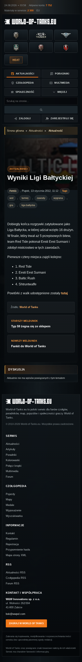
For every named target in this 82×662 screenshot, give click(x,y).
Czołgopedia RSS (16, 577)
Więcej (62, 92)
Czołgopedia (25, 82)
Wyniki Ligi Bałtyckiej (40, 177)
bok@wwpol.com (15, 613)
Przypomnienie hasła (18, 549)
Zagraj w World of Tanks (26, 623)
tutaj (64, 293)
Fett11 (13, 191)
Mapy (9, 499)
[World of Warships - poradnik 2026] (16, 47)
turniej (25, 198)
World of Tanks (29, 307)
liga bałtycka (28, 205)
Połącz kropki (13, 465)
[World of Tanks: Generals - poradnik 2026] (40, 47)
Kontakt (10, 533)
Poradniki (62, 73)
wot (11, 198)
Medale (10, 505)
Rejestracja (12, 544)
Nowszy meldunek (28, 343)
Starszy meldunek (30, 324)
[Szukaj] (41, 109)
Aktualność (56, 130)
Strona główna (15, 130)
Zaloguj (25, 118)
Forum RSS (12, 583)
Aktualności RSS (15, 572)
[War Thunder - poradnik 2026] (40, 35)
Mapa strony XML (16, 555)
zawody (41, 198)
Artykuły (10, 449)
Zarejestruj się (62, 118)
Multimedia (62, 82)
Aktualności (25, 73)
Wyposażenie (13, 510)
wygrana (58, 198)
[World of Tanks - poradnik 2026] (16, 35)
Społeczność (25, 92)
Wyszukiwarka (14, 515)
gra (11, 205)
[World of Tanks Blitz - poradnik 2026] (66, 47)
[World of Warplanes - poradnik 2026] (66, 35)
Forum (9, 476)
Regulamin (12, 538)
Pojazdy (10, 494)
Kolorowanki (13, 460)
